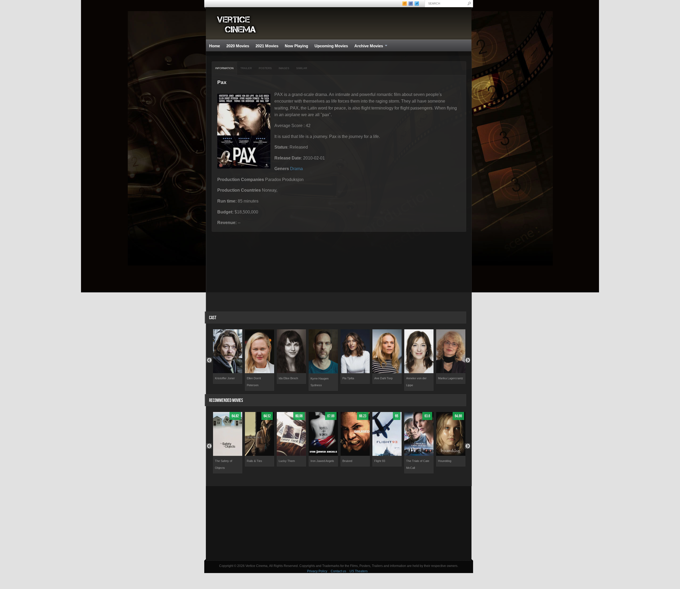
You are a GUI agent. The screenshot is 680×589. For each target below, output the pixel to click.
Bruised (347, 460)
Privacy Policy (317, 571)
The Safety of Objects (223, 464)
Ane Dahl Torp (383, 378)
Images (284, 68)
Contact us (338, 571)
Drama (296, 168)
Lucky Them (287, 460)
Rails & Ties (254, 460)
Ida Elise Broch (288, 378)
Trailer (246, 68)
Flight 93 (379, 460)
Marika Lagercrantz (450, 378)
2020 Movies (237, 46)
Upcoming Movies (331, 46)
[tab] (224, 68)
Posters (265, 68)
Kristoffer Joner (225, 378)
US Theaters (359, 571)
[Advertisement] (338, 523)
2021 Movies (267, 46)
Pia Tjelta (348, 378)
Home (214, 46)
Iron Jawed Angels (322, 460)
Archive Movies (367, 46)
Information (224, 68)
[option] (228, 356)
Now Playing (296, 46)
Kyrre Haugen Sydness (320, 382)
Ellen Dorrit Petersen (254, 382)
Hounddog (444, 460)
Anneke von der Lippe (416, 382)
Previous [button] (209, 360)
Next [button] (467, 360)
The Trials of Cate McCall (417, 464)
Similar (301, 68)
